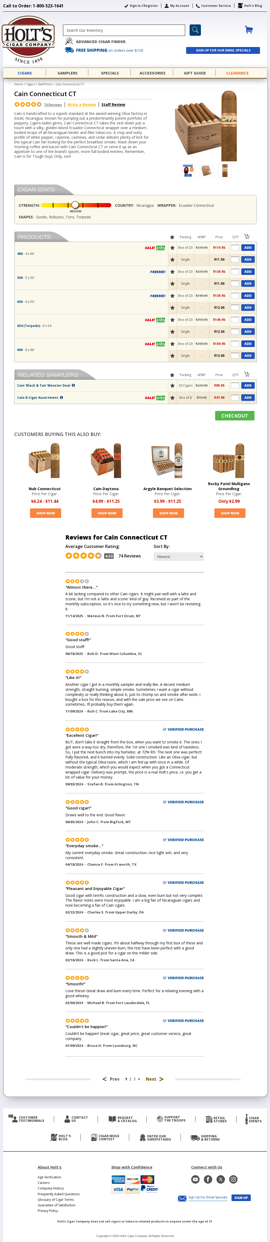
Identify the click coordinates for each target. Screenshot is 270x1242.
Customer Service (216, 5)
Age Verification (49, 1177)
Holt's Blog (253, 5)
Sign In (135, 5)
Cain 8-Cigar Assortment (38, 397)
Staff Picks (45, 84)
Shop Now (45, 513)
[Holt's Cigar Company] (33, 40)
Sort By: (162, 546)
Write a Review (82, 104)
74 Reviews (53, 104)
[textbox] (124, 30)
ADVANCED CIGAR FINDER (101, 41)
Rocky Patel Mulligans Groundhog (229, 486)
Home (18, 84)
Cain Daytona (106, 488)
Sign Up (241, 1198)
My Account (179, 5)
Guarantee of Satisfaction (56, 1205)
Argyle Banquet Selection (167, 488)
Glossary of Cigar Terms (56, 1199)
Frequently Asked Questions (59, 1194)
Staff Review (113, 104)
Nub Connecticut (45, 488)
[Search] (195, 30)
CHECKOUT (234, 416)
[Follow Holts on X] (220, 1179)
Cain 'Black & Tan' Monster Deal (44, 385)
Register (150, 5)
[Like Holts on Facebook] (208, 1179)
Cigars (30, 84)
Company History (51, 1188)
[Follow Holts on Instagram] (233, 1179)
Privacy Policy (48, 1210)
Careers (44, 1182)
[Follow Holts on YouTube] (195, 1179)
